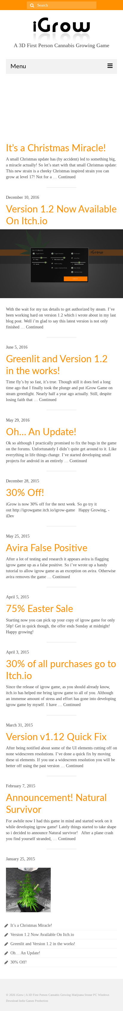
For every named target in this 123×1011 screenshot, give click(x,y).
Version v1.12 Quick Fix (56, 737)
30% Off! (25, 493)
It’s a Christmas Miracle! (56, 148)
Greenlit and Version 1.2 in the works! (57, 365)
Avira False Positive (46, 548)
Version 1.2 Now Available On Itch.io (61, 215)
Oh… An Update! (41, 432)
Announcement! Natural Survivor (56, 804)
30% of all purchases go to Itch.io (61, 670)
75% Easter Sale (39, 609)
